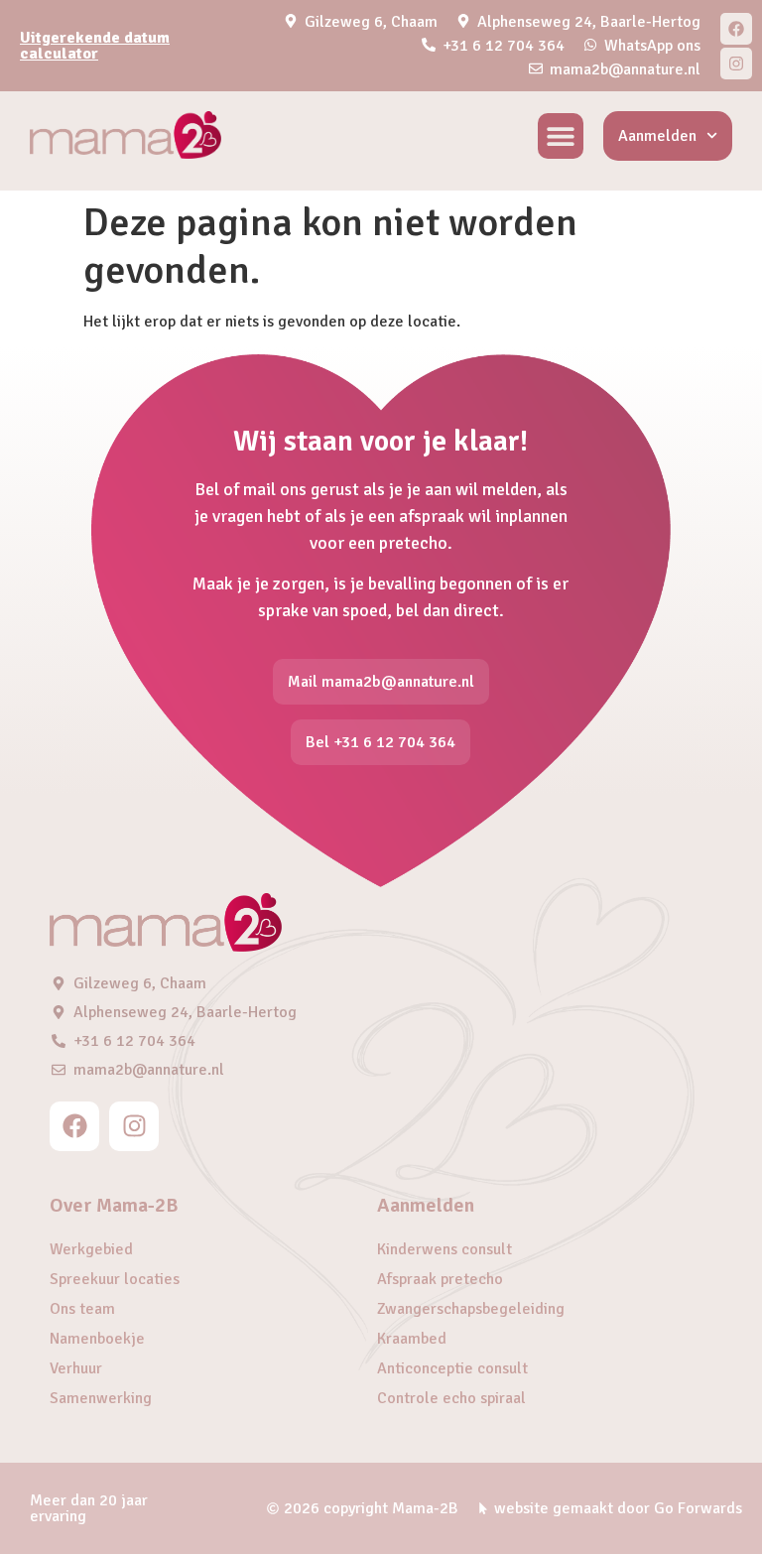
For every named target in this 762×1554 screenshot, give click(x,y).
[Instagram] (736, 63)
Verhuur (76, 1368)
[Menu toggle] (560, 136)
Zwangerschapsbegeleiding (471, 1309)
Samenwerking (101, 1398)
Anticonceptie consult (452, 1368)
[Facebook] (736, 29)
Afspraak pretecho (440, 1279)
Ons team (82, 1309)
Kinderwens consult (444, 1249)
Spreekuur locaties (115, 1279)
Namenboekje (97, 1339)
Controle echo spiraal (451, 1398)
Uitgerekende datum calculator (95, 46)
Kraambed (411, 1339)
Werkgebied (91, 1249)
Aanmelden (657, 136)
